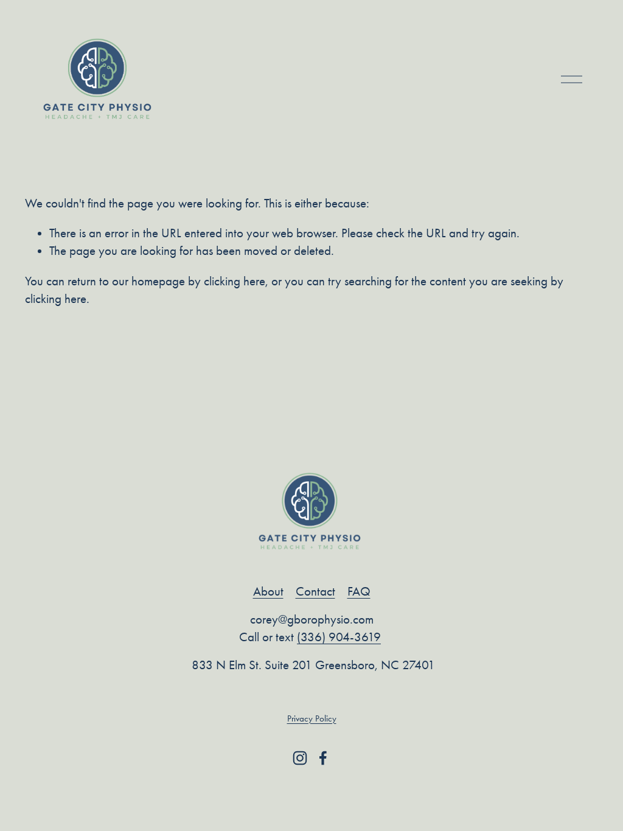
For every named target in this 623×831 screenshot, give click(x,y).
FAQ (359, 591)
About (268, 591)
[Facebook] (323, 758)
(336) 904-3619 (339, 637)
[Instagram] (300, 758)
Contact (315, 591)
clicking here (234, 281)
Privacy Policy (311, 718)
